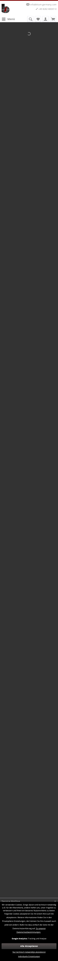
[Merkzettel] (38, 19)
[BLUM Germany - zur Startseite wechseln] (6, 8)
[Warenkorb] (53, 19)
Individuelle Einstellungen (29, 956)
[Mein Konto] (45, 19)
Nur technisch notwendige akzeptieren (29, 952)
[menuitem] (8, 19)
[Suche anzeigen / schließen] (30, 19)
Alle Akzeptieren (29, 946)
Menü (11, 19)
